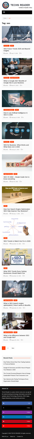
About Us (12, 436)
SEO (12, 45)
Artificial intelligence (9, 109)
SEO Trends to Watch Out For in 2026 (17, 241)
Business (6, 45)
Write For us (5, 436)
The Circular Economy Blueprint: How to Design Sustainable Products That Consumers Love (16, 374)
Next (13, 348)
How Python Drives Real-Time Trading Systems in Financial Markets (16, 363)
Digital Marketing (15, 77)
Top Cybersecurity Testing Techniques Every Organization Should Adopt (15, 380)
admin (6, 53)
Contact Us (20, 436)
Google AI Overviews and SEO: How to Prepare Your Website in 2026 (16, 368)
